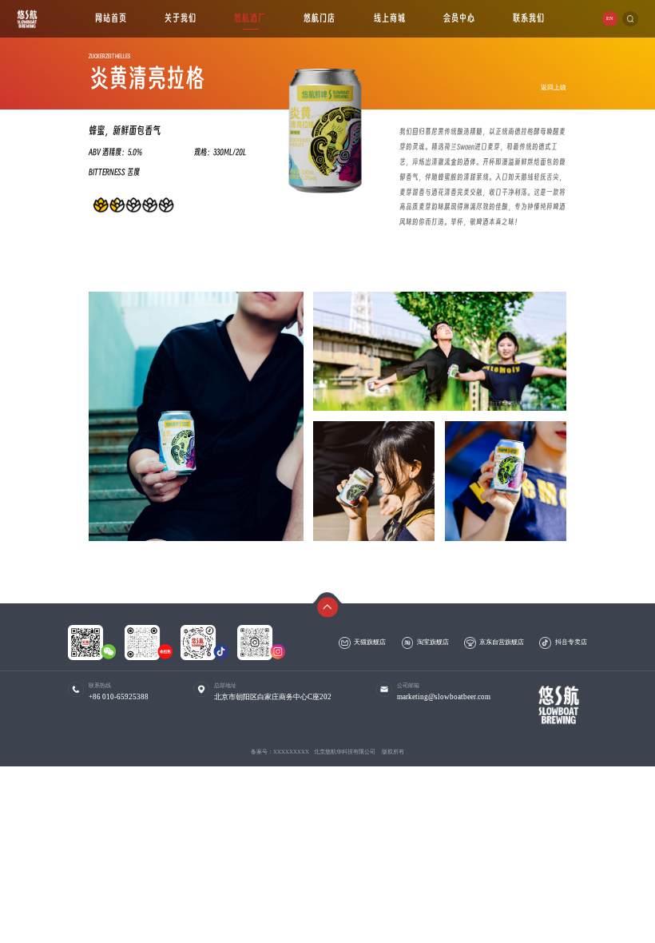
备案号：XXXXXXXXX (280, 751)
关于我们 (180, 18)
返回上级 (553, 86)
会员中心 (459, 18)
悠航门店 (320, 18)
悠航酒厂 (250, 18)
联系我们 (529, 18)
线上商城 (390, 18)
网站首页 (111, 18)
